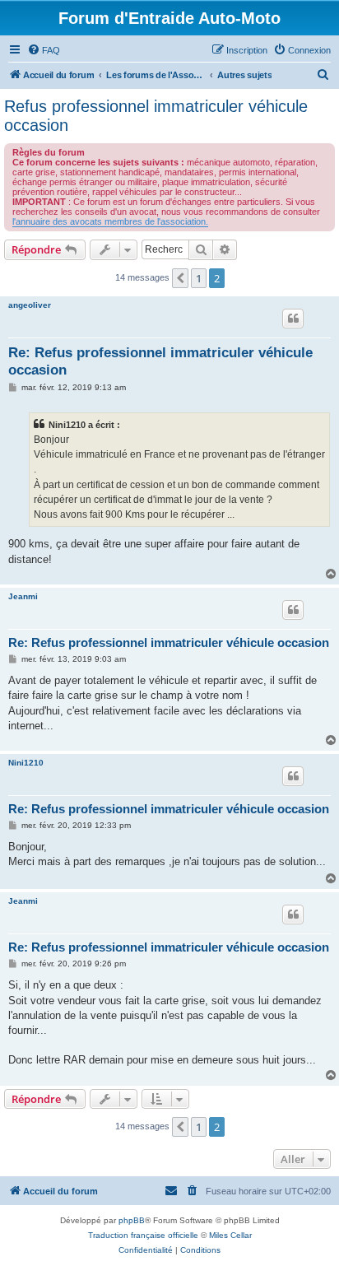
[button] (180, 278)
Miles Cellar (230, 1235)
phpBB (131, 1220)
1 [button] (199, 278)
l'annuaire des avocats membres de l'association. (110, 221)
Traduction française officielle (143, 1235)
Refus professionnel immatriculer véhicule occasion (156, 115)
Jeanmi (23, 596)
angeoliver (29, 305)
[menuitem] (43, 50)
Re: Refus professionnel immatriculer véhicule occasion (160, 361)
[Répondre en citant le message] (293, 318)
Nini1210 (26, 762)
